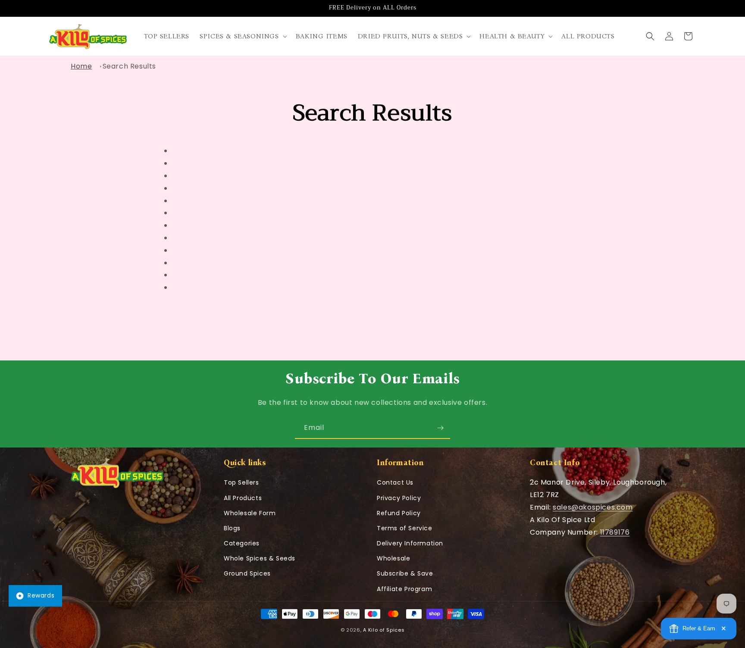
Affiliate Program (404, 589)
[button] (242, 36)
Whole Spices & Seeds (259, 558)
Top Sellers (241, 482)
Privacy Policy (399, 498)
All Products (243, 498)
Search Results (129, 66)
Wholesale (393, 558)
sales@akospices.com (592, 507)
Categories (242, 543)
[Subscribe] (440, 428)
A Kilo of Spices (383, 629)
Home (81, 66)
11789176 (615, 532)
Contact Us (395, 482)
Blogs (232, 528)
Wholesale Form (249, 513)
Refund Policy (399, 513)
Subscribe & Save (405, 573)
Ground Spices (247, 573)
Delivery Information (410, 543)
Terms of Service (404, 528)
